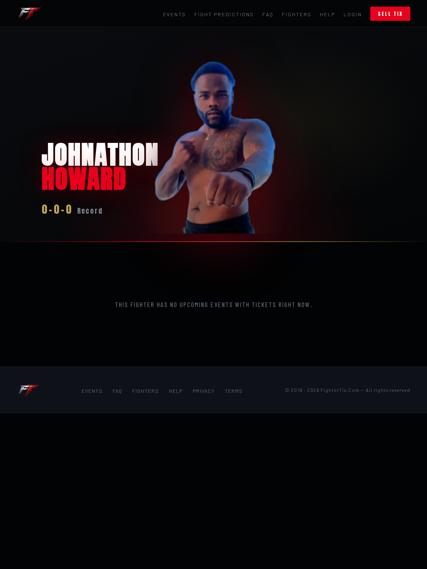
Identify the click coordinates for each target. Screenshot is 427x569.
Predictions (224, 14)
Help (327, 14)
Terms (234, 391)
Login (353, 14)
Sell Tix (390, 13)
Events (174, 14)
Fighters (296, 14)
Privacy (204, 391)
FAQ (268, 14)
